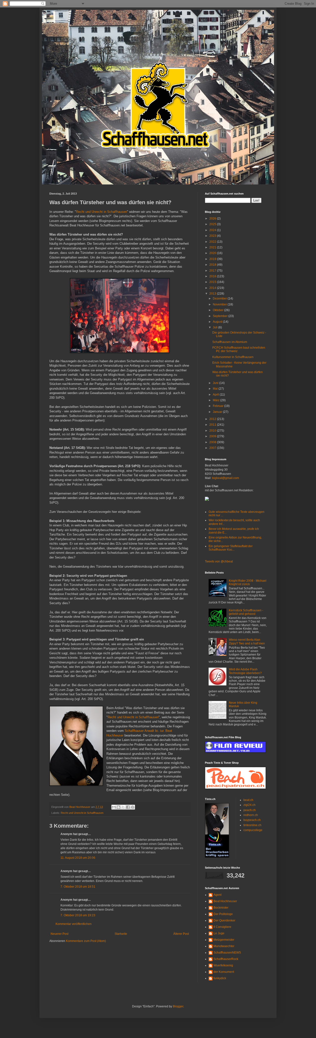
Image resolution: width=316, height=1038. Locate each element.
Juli (215, 327)
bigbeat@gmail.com (225, 478)
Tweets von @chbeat (219, 561)
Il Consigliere (222, 927)
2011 (213, 424)
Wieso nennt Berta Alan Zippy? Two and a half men (247, 641)
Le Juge (219, 933)
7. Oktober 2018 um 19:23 (77, 915)
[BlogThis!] (118, 807)
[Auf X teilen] (123, 807)
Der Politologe (223, 914)
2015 (213, 282)
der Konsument (224, 972)
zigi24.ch (249, 805)
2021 (213, 247)
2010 (213, 430)
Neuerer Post (59, 934)
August (218, 321)
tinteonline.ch (252, 825)
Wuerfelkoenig (223, 965)
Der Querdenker (224, 920)
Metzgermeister (224, 939)
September (220, 316)
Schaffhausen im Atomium (229, 342)
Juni (216, 383)
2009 (213, 436)
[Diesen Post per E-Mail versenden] (113, 807)
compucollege (252, 830)
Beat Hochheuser (225, 901)
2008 (213, 442)
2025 (213, 224)
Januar (218, 412)
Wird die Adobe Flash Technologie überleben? (245, 671)
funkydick (220, 978)
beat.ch (248, 800)
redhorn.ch (250, 815)
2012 (213, 419)
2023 (213, 236)
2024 (213, 230)
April (216, 394)
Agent (217, 895)
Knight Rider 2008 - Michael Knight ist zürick (247, 582)
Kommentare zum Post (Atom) (86, 941)
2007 (213, 448)
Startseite (121, 934)
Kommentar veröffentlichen (74, 924)
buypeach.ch (252, 820)
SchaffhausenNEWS (227, 952)
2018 (213, 264)
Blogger (178, 1006)
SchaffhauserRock (226, 959)
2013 (213, 293)
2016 (213, 276)
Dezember (220, 298)
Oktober (218, 310)
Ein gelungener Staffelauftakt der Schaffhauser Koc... (231, 547)
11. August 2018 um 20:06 (77, 857)
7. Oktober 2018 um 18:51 (77, 886)
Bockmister (221, 907)
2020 (213, 253)
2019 (213, 259)
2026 (213, 218)
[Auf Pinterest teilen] (132, 807)
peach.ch (249, 810)
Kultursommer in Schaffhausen (233, 357)
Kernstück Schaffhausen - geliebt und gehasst (246, 612)
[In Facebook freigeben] (127, 807)
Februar (218, 406)
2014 (213, 288)
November (220, 304)
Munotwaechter (224, 946)
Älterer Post (181, 934)
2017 (213, 270)
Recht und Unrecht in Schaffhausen (101, 212)
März (216, 400)
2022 (213, 241)
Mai (215, 388)
